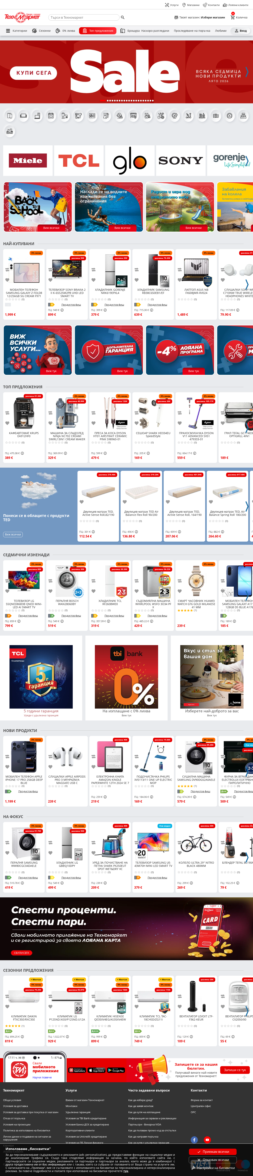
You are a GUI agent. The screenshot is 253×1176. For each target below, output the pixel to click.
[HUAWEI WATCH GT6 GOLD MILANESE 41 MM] (196, 579)
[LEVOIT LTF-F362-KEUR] (196, 995)
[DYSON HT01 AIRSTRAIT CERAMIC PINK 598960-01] (110, 411)
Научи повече (42, 1077)
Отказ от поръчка (14, 1118)
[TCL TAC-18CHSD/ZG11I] (153, 995)
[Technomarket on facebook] (194, 1139)
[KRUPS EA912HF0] (23, 411)
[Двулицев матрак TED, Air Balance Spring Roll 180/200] (227, 490)
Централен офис (201, 1106)
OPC (193, 1112)
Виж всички (13, 534)
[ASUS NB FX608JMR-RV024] (196, 268)
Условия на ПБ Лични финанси (84, 1142)
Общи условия (12, 1100)
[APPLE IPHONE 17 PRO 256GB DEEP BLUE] (23, 755)
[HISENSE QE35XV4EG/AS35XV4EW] (110, 995)
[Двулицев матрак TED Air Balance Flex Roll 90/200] (141, 490)
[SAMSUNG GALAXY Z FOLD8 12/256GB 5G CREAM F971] (23, 268)
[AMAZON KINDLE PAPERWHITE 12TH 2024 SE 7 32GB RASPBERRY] (110, 755)
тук (125, 1171)
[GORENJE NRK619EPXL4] (110, 268)
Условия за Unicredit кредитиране (86, 1136)
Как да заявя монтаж (141, 1106)
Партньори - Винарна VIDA (144, 1124)
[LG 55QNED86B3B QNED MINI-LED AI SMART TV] (23, 579)
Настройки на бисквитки (216, 1168)
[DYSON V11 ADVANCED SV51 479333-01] (196, 411)
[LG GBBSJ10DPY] (67, 841)
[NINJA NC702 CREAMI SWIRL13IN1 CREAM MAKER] (67, 411)
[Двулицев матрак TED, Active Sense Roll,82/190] (98, 490)
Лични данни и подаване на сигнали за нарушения (27, 1138)
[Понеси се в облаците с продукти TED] (39, 490)
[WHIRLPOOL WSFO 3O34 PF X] (153, 579)
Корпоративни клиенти (80, 1130)
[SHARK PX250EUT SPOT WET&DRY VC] (110, 841)
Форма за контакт (202, 1100)
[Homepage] (22, 17)
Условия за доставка (15, 1106)
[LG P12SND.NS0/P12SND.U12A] (67, 995)
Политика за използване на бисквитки (26, 1130)
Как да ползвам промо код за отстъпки (152, 1130)
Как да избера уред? (140, 1100)
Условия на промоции (16, 1124)
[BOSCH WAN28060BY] (67, 579)
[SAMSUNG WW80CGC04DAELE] (23, 841)
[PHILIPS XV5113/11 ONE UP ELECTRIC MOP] (153, 755)
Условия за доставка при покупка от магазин (30, 1112)
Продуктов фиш (71, 304)
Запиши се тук (235, 1070)
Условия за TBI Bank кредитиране (86, 1118)
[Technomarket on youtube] (207, 1139)
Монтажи (71, 1106)
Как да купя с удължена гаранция (148, 1142)
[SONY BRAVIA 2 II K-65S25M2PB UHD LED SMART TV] (67, 268)
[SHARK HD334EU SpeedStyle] (153, 411)
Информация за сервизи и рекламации (152, 1118)
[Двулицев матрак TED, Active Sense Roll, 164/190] (184, 490)
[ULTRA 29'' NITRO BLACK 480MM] (196, 841)
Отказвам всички (216, 1160)
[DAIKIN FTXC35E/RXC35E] (23, 995)
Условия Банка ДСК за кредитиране (87, 1124)
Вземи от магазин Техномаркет (85, 1100)
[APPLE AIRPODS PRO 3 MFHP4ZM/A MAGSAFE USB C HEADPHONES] (67, 755)
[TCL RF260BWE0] (110, 579)
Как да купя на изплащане (144, 1112)
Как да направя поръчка (143, 1136)
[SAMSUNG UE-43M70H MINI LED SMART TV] (153, 841)
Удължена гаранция (78, 1112)
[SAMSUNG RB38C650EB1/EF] (153, 268)
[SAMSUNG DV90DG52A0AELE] (196, 755)
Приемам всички (216, 1151)
